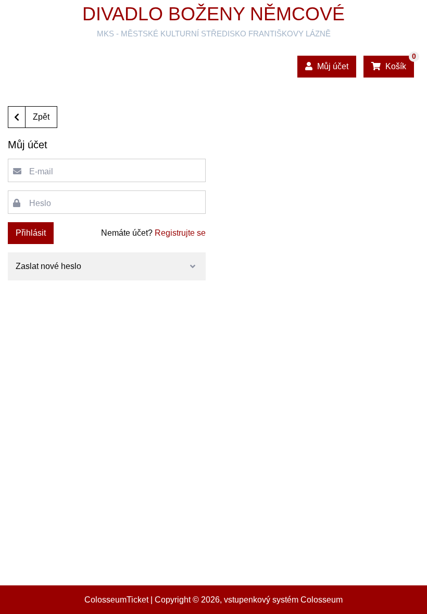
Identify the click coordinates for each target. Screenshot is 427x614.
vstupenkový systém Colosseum (283, 599)
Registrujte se (180, 232)
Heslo (40, 203)
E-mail (41, 171)
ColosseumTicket (116, 599)
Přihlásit (31, 232)
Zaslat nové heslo (48, 266)
